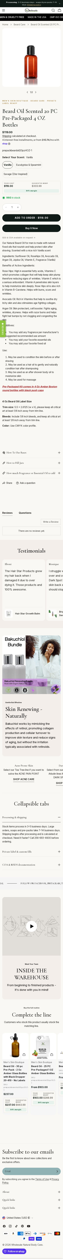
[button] (3, 328)
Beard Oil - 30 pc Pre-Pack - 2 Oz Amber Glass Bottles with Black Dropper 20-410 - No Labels (15, 1073)
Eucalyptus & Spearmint (28, 164)
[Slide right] (35, 92)
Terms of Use (42, 1179)
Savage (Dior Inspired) (16, 174)
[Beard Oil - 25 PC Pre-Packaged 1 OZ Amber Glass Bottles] (43, 1046)
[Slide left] (27, 92)
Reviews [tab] (7, 512)
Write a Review (50, 521)
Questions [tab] (25, 512)
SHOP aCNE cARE (23, 779)
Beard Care (19, 24)
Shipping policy (34, 5)
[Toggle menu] (3, 10)
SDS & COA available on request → (18, 237)
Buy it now (31, 228)
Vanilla (7, 164)
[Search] (53, 10)
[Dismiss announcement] (59, 3)
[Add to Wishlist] (12, 1038)
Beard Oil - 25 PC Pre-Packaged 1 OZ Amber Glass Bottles (43, 1070)
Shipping (6, 136)
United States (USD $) (18, 1217)
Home (5, 24)
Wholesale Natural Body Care (27, 1244)
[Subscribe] (57, 1171)
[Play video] (31, 926)
